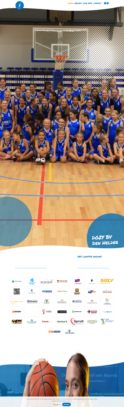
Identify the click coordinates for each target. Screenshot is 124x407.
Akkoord (66, 404)
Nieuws (78, 3)
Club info (87, 3)
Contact (97, 3)
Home (70, 3)
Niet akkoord (56, 404)
